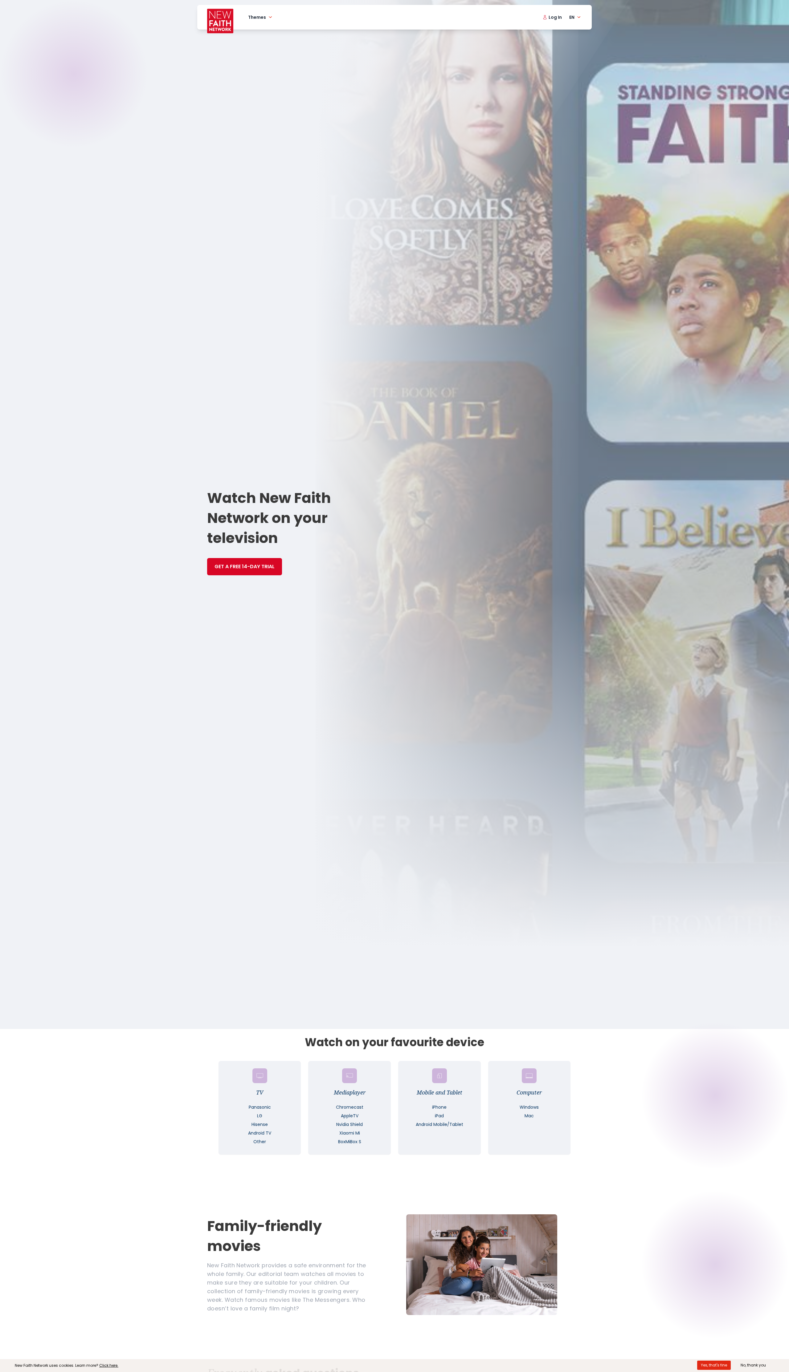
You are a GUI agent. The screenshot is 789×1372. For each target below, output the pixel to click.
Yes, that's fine (714, 1365)
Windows (529, 1107)
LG (259, 1116)
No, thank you (753, 1365)
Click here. (108, 1365)
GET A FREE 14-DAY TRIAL (245, 566)
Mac (529, 1116)
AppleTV (349, 1116)
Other (259, 1142)
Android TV (259, 1133)
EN (571, 17)
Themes (257, 17)
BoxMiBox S (349, 1142)
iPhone (439, 1107)
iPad (439, 1116)
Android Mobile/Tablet (439, 1124)
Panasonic (260, 1107)
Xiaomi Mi (349, 1133)
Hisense (259, 1124)
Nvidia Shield (349, 1124)
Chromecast (349, 1107)
